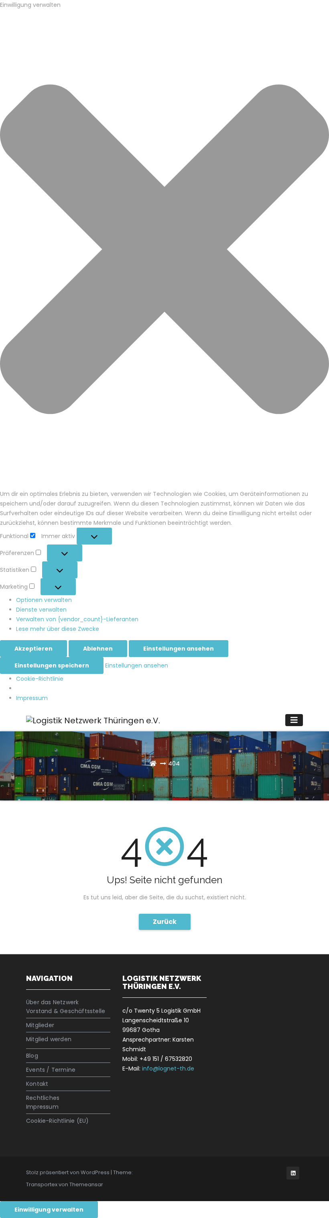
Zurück (165, 921)
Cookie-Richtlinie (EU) (57, 1121)
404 (174, 763)
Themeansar (86, 1184)
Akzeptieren (33, 649)
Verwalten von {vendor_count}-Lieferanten (77, 619)
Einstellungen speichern (51, 665)
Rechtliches (42, 1098)
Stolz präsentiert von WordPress (68, 1172)
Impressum (32, 698)
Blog (32, 1056)
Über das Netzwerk (52, 1002)
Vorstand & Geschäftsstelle (65, 1011)
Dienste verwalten (41, 610)
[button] (164, 249)
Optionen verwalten (44, 600)
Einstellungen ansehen (178, 649)
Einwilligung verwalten (48, 1210)
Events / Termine (50, 1070)
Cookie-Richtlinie (39, 679)
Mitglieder (40, 1025)
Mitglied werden (48, 1039)
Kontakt (37, 1084)
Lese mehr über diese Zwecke (57, 629)
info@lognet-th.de (168, 1068)
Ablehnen (98, 649)
